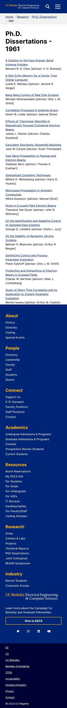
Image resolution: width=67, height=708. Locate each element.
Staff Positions (15, 412)
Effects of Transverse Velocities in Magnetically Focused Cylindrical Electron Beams (32, 125)
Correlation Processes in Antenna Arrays (31, 110)
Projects (10, 543)
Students (11, 374)
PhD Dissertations (17, 553)
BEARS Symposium (17, 563)
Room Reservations (18, 471)
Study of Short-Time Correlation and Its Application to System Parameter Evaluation (31, 294)
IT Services (12, 501)
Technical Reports (17, 548)
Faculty (10, 364)
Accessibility (12, 678)
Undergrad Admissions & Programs (28, 434)
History (10, 322)
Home (9, 16)
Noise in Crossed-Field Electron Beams (30, 205)
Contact (10, 417)
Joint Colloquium (16, 558)
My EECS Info (14, 476)
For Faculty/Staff (16, 511)
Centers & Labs (15, 538)
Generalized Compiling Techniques (28, 175)
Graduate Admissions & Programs (27, 439)
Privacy (9, 691)
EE (7, 647)
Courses (10, 444)
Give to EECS (33, 621)
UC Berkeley (12, 660)
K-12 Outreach (14, 402)
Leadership (12, 359)
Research (23, 16)
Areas (9, 533)
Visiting (10, 332)
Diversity (11, 327)
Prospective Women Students (24, 449)
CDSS (8, 672)
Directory (11, 355)
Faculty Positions (16, 407)
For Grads (11, 486)
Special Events (15, 337)
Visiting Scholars (16, 516)
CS (7, 653)
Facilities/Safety (15, 506)
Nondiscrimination (15, 684)
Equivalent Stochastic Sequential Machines (33, 144)
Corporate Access (17, 585)
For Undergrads (15, 491)
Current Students (16, 454)
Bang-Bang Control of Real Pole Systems (32, 95)
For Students (13, 481)
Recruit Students (16, 580)
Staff (8, 369)
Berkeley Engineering (17, 666)
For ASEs (11, 496)
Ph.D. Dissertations (44, 16)
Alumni (9, 379)
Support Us (12, 397)
